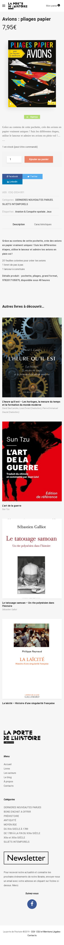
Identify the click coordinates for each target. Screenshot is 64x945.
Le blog (8, 777)
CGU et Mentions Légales (48, 931)
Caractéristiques (42, 224)
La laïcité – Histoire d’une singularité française (28, 703)
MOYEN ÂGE (10, 824)
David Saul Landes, (10, 408)
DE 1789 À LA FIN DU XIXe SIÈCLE (22, 833)
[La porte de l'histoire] (18, 5)
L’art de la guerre (11, 505)
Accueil (7, 764)
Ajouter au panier (39, 159)
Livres (7, 768)
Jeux (48, 211)
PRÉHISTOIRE (11, 816)
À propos (8, 781)
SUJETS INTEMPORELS (15, 204)
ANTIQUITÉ (10, 820)
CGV (33, 931)
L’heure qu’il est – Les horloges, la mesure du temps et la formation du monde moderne (31, 403)
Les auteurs (10, 773)
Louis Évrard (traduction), (30, 408)
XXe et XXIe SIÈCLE (14, 837)
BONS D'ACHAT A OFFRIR (17, 811)
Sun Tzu (5, 509)
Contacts (9, 785)
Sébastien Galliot (9, 609)
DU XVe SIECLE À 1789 (16, 829)
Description (19, 224)
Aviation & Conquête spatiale (30, 211)
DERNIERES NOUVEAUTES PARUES (34, 199)
